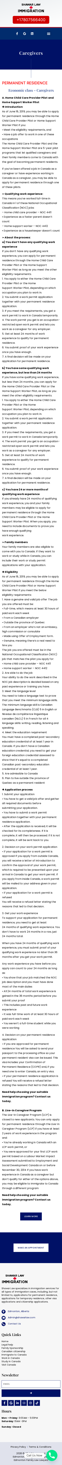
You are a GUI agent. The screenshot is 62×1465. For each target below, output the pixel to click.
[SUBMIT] (31, 1393)
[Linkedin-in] (17, 1403)
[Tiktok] (37, 1403)
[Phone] (51, 1455)
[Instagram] (30, 1403)
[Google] (11, 1403)
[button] (48, 33)
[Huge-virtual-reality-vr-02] (24, 1403)
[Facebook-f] (17, 33)
